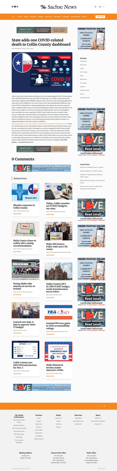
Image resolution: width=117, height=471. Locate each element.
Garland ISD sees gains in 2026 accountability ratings (58, 326)
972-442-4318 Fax (91, 458)
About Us (98, 418)
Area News (23, 211)
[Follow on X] (15, 6)
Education (33, 16)
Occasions (83, 83)
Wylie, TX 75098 (25, 458)
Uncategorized (85, 97)
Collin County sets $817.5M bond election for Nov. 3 (25, 365)
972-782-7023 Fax (58, 458)
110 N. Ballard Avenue (91, 460)
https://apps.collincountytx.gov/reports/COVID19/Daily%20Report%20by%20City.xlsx (40, 124)
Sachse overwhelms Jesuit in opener (91, 167)
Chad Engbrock (17, 48)
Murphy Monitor (19, 425)
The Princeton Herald (19, 428)
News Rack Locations (98, 421)
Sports (26, 16)
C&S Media (19, 437)
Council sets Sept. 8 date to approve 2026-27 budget (24, 325)
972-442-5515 (91, 456)
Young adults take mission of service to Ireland (24, 286)
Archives (58, 424)
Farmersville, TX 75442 (58, 463)
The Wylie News (19, 434)
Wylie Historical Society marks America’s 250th (54, 367)
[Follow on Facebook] (12, 6)
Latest (20, 16)
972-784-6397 (58, 456)
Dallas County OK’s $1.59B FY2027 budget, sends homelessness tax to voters (58, 288)
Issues (58, 421)
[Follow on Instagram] (17, 6)
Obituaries (57, 16)
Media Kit (78, 424)
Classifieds (65, 16)
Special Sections (78, 421)
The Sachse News (19, 431)
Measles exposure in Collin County (24, 206)
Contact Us (98, 424)
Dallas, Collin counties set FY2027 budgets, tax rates (58, 206)
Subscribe (100, 16)
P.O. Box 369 (25, 456)
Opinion (40, 16)
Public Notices (75, 16)
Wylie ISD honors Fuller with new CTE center (57, 247)
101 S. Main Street (58, 460)
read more (17, 214)
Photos (84, 16)
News (31, 249)
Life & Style (48, 16)
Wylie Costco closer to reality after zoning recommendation (24, 243)
